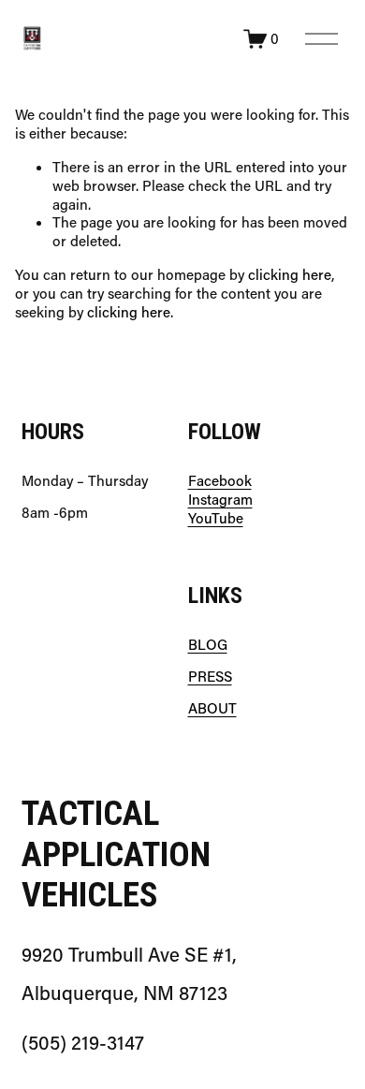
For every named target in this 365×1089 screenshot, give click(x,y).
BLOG (207, 645)
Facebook (220, 481)
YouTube (215, 518)
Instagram (220, 499)
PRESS (210, 676)
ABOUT (212, 708)
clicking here (289, 274)
